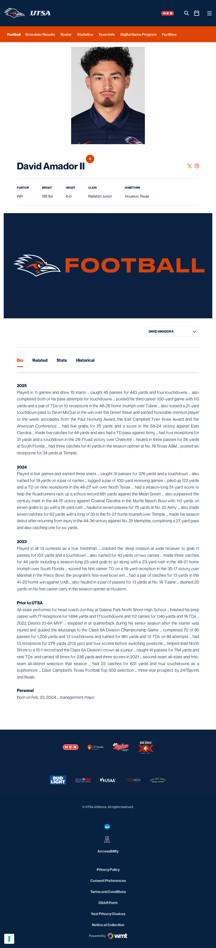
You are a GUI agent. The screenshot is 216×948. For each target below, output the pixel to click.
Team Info (107, 34)
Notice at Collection (108, 924)
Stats (62, 360)
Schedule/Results (40, 34)
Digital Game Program (138, 34)
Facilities (169, 34)
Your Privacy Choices (108, 913)
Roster (66, 34)
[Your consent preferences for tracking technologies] (9, 939)
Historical (85, 360)
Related (39, 360)
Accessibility (108, 851)
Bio (20, 360)
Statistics (85, 34)
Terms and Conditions (108, 891)
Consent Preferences (108, 880)
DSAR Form (108, 902)
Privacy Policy (108, 869)
